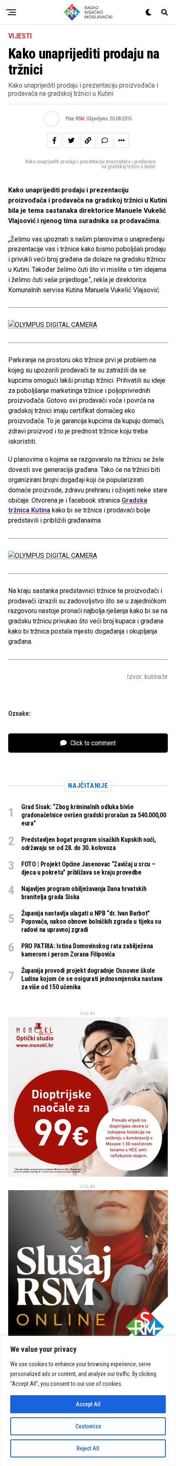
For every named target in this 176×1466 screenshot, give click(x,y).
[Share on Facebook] (54, 140)
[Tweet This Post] (71, 140)
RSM (80, 119)
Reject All (88, 1448)
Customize (88, 1426)
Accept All (88, 1404)
